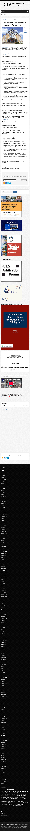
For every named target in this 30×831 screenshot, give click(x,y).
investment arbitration (8, 798)
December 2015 (4, 677)
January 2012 (3, 761)
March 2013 (3, 735)
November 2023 (4, 516)
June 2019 (3, 605)
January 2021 (3, 570)
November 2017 (4, 640)
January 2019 (3, 614)
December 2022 (4, 527)
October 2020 (3, 575)
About (4, 824)
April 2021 (3, 564)
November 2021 (4, 551)
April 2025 (3, 492)
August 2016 (3, 668)
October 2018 (3, 620)
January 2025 (3, 496)
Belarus (9, 791)
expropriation (14, 795)
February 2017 (3, 657)
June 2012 (3, 751)
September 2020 (4, 577)
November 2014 (4, 698)
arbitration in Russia (25, 790)
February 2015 (3, 694)
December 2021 (4, 549)
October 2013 (3, 722)
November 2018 (4, 618)
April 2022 (3, 542)
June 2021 (3, 561)
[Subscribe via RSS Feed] (4, 183)
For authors (12, 824)
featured (21, 795)
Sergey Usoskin (15, 804)
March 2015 (3, 692)
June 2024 (3, 507)
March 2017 (3, 655)
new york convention (4, 801)
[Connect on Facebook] (6, 183)
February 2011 (3, 779)
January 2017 (3, 659)
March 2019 (3, 611)
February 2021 (3, 568)
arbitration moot (4, 791)
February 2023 (3, 525)
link (25, 167)
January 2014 (3, 716)
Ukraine (14, 805)
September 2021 (4, 555)
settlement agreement (23, 804)
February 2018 (3, 635)
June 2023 (3, 522)
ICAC (26, 795)
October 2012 (3, 744)
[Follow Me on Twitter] (8, 183)
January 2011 (3, 781)
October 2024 (3, 501)
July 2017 (2, 648)
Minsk (14, 800)
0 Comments (26, 19)
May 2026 (2, 472)
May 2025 (2, 490)
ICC (1, 797)
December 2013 (4, 718)
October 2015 (3, 681)
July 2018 (2, 625)
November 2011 (4, 764)
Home (2, 824)
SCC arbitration (6, 804)
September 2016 (4, 666)
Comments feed (4, 815)
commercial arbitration (20, 791)
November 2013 (4, 720)
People (7, 824)
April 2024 (3, 511)
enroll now (3, 388)
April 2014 (3, 711)
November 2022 (4, 529)
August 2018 (3, 624)
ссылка (24, 109)
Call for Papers (7, 54)
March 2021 (3, 566)
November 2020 (4, 574)
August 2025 (3, 485)
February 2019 (3, 612)
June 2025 (3, 488)
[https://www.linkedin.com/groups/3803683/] (10, 183)
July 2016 (2, 670)
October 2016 (3, 664)
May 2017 (2, 651)
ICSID (4, 797)
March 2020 (3, 588)
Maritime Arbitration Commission (7, 800)
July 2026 (2, 470)
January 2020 (3, 592)
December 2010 (4, 783)
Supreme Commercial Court (6, 805)
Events (7, 171)
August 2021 (3, 557)
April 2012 (3, 755)
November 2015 (4, 679)
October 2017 (3, 642)
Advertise (19, 824)
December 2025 (4, 481)
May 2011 (2, 774)
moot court (22, 800)
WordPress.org (3, 817)
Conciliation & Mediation (6, 792)
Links (16, 824)
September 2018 (4, 622)
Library (23, 824)
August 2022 (3, 535)
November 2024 (4, 499)
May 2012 (2, 753)
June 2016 (3, 672)
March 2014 (3, 713)
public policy (10, 801)
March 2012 (3, 757)
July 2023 (2, 520)
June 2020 (3, 583)
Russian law (25, 803)
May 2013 (2, 731)
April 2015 (3, 690)
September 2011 (4, 768)
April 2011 (2, 776)
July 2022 (2, 536)
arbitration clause (18, 790)
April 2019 (3, 609)
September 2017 (4, 644)
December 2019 (4, 594)
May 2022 (2, 540)
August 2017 (3, 646)
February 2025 (3, 494)
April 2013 (3, 733)
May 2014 (2, 709)
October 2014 (3, 700)
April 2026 (3, 473)
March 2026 (3, 475)
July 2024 (2, 505)
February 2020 (3, 590)
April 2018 (3, 631)
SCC (2, 804)
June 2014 (3, 707)
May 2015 (2, 688)
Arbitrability (3, 790)
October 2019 (3, 598)
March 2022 (3, 544)
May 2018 (2, 629)
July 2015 (2, 685)
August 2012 (3, 748)
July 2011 (2, 770)
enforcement (14, 794)
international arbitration (19, 797)
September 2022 (4, 533)
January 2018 (3, 637)
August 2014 (3, 703)
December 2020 (4, 572)
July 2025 (2, 486)
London (25, 798)
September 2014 (4, 701)
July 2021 (2, 559)
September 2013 (4, 724)
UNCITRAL (19, 805)
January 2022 (3, 548)
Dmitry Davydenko (6, 19)
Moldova (17, 800)
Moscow (26, 800)
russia (9, 803)
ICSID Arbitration (10, 797)
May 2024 (2, 509)
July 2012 (2, 750)
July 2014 (2, 705)
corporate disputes (26, 792)
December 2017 (4, 638)
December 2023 (4, 514)
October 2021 (3, 553)
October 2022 (3, 531)
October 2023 (3, 518)
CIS (12, 791)
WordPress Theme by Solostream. (20, 827)
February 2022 (3, 546)
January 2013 (3, 738)
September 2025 (4, 483)
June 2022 (3, 538)
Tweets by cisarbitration (5, 409)
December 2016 (4, 661)
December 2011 (4, 763)
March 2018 (3, 633)
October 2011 (3, 766)
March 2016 (3, 675)
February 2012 (3, 759)
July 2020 (2, 581)
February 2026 (3, 477)
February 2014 (3, 714)
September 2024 (4, 503)
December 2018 (4, 616)
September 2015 (4, 683)
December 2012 (4, 740)
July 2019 (2, 603)
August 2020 (3, 579)
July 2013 (2, 727)
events (10, 795)
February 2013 (3, 737)
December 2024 (4, 498)
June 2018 (3, 627)
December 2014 (4, 696)
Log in (2, 811)
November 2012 (4, 742)
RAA (14, 801)
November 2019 (4, 596)
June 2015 (3, 687)
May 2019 (2, 607)
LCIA (23, 798)
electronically (4, 159)
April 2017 (3, 653)
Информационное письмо (9, 53)
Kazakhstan (18, 798)
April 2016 (3, 674)
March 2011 (3, 777)
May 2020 (2, 585)
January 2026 (3, 479)
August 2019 (3, 601)
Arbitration (10, 790)
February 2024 (3, 512)
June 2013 (3, 729)
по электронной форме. (20, 101)
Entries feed (3, 813)
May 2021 (2, 562)
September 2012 (4, 746)
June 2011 (3, 772)
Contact (26, 824)
